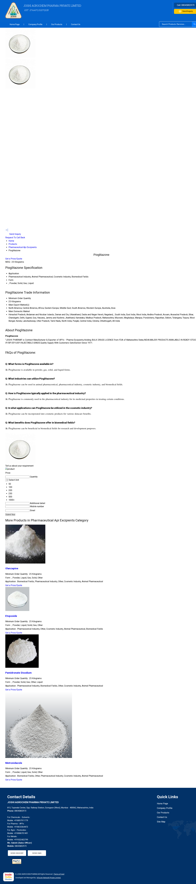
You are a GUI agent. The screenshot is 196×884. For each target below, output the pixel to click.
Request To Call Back (15, 237)
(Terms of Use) (58, 874)
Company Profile (35, 24)
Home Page (15, 24)
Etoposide (11, 616)
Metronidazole (13, 763)
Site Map (161, 821)
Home (11, 241)
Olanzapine (11, 568)
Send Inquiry (15, 234)
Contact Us (75, 24)
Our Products (56, 24)
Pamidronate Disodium (18, 672)
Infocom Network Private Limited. (49, 878)
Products (13, 244)
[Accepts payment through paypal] (16, 863)
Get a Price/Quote (13, 258)
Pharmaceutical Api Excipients (23, 247)
